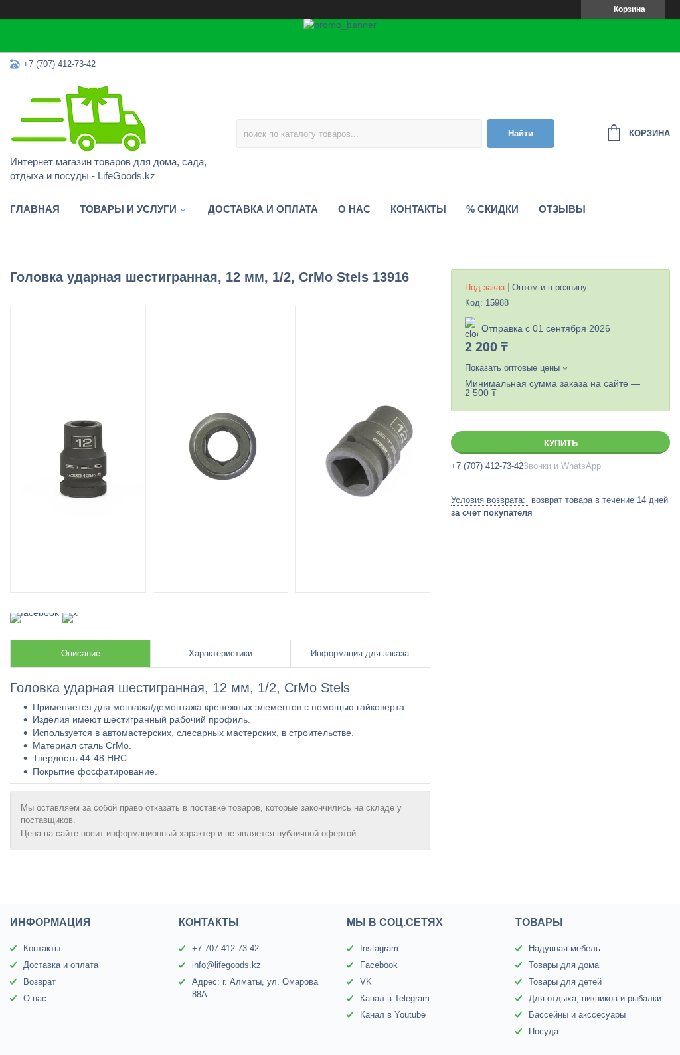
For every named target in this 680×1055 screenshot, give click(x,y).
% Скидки (492, 209)
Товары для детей (565, 982)
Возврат (39, 982)
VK (366, 982)
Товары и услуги (128, 209)
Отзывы (562, 209)
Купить (561, 443)
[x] (70, 612)
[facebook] (34, 612)
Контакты (418, 209)
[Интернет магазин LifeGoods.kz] (123, 117)
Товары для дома (564, 965)
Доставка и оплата (263, 209)
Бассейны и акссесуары (577, 1015)
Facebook (379, 965)
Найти (520, 133)
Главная (35, 209)
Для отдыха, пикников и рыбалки (595, 998)
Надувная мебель (564, 948)
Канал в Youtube (393, 1015)
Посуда (543, 1031)
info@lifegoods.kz (226, 965)
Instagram (379, 948)
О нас (354, 209)
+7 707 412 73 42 (225, 948)
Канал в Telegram (395, 998)
